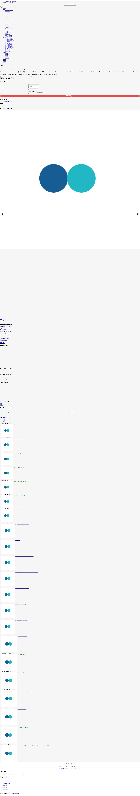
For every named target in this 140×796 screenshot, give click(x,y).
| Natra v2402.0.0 (16, 793)
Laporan (4, 60)
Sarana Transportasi (8, 35)
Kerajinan (6, 20)
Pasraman (6, 29)
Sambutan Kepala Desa (9, 10)
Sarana (4, 26)
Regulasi (4, 59)
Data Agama (7, 42)
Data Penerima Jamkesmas (9, 47)
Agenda (4, 320)
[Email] (6, 78)
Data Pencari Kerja (8, 50)
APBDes (4, 52)
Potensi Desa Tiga (5, 333)
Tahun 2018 (7, 53)
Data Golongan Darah (8, 44)
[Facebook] (1, 78)
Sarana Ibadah (7, 31)
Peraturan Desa (5, 379)
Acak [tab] (3, 421)
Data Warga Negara (8, 48)
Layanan (4, 61)
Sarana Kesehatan (8, 32)
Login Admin (7, 13)
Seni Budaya (7, 25)
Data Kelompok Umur (9, 45)
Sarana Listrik (7, 34)
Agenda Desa (5, 378)
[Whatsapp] (14, 78)
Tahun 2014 (7, 58)
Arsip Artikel (6, 417)
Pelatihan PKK (4, 338)
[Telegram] (9, 78)
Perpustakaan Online (6, 376)
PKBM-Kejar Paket (8, 28)
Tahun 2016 (7, 55)
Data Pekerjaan (7, 41)
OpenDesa (3, 793)
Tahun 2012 (7, 57)
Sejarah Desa (7, 12)
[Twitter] (4, 78)
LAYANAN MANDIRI (8, 101)
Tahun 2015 (7, 56)
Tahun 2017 (7, 54)
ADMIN (1, 101)
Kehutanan (7, 21)
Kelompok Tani (7, 22)
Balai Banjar (7, 33)
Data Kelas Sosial (8, 49)
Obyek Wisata (7, 18)
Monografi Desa (7, 51)
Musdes (2, 343)
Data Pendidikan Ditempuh (9, 40)
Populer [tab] (4, 420)
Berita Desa (27, 69)
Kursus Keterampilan (8, 30)
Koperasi (6, 24)
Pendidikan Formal (8, 27)
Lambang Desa (7, 11)
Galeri (4, 329)
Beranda (4, 8)
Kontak (4, 62)
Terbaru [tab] (4, 419)
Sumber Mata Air (8, 17)
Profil (4, 9)
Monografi (4, 37)
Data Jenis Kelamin (8, 43)
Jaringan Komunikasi (8, 36)
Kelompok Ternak (8, 23)
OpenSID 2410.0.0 (9, 793)
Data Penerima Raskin (9, 46)
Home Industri (7, 19)
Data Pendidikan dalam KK (9, 39)
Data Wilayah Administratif (9, 38)
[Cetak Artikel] (11, 78)
